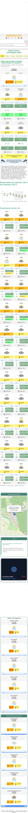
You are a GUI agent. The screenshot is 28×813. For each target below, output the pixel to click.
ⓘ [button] (25, 533)
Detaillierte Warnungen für (14, 509)
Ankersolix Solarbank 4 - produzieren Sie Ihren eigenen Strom (12, 544)
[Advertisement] (14, 16)
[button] (14, 514)
